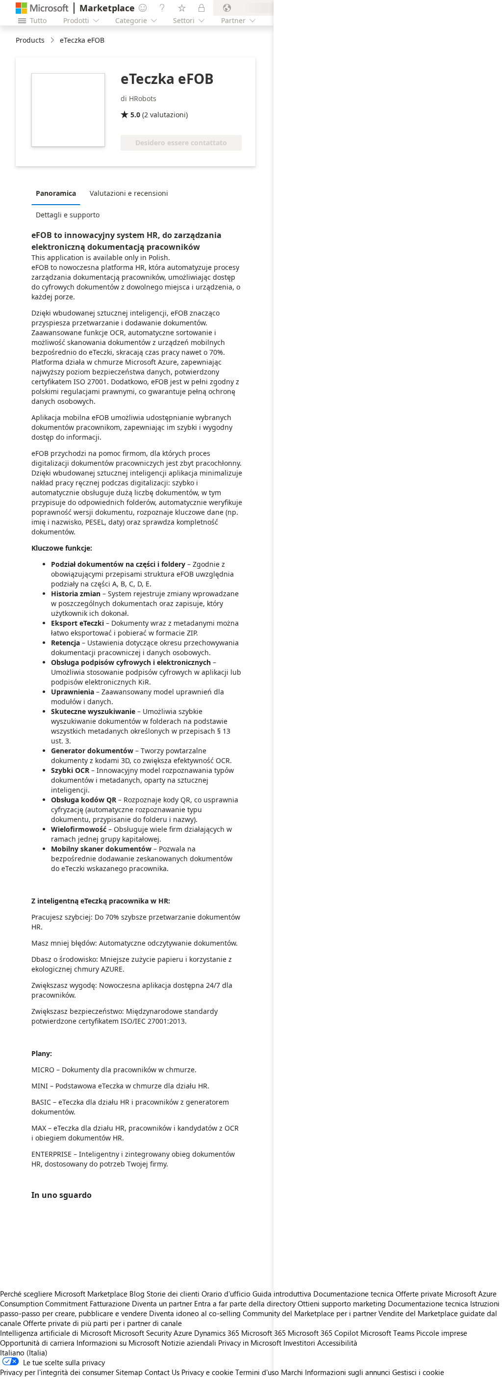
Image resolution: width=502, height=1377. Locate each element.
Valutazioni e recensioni (129, 193)
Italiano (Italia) (24, 1352)
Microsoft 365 (263, 1333)
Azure (183, 1333)
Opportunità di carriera (37, 1343)
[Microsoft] (42, 8)
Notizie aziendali (188, 1343)
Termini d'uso (257, 1372)
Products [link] (30, 40)
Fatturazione (110, 1303)
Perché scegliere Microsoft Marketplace (63, 1293)
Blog (137, 1293)
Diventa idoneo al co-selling (195, 1313)
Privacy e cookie (207, 1372)
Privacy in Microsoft (249, 1343)
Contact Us (162, 1372)
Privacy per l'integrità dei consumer (57, 1372)
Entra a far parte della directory (245, 1303)
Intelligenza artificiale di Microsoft (55, 1333)
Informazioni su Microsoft (117, 1343)
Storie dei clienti (173, 1293)
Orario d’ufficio (226, 1293)
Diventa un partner (162, 1303)
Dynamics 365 (216, 1333)
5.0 (135, 114)
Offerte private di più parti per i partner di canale (102, 1323)
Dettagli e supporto (68, 214)
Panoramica (56, 193)
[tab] (58, 193)
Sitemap (129, 1372)
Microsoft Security (142, 1333)
